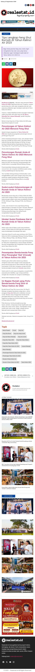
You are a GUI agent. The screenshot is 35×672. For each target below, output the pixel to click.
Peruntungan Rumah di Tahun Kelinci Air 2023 (14, 352)
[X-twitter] (28, 5)
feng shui (10, 293)
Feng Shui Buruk (7, 333)
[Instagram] (33, 5)
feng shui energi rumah (19, 333)
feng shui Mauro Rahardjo (9, 336)
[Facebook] (26, 5)
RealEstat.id (5, 102)
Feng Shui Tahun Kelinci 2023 (10, 343)
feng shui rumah (22, 336)
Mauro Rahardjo (7, 349)
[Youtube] (31, 5)
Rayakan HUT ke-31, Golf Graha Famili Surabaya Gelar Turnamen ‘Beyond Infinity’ (17, 441)
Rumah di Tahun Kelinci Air (9, 359)
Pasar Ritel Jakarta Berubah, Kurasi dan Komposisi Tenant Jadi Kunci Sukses (16, 488)
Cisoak (14, 330)
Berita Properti (6, 330)
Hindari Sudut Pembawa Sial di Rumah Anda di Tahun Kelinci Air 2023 (17, 221)
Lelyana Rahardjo (26, 346)
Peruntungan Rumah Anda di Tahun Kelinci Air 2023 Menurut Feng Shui (17, 154)
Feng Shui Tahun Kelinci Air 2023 (11, 346)
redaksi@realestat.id (16, 656)
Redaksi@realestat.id (8, 321)
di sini (17, 149)
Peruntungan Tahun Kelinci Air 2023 (11, 356)
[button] (17, 29)
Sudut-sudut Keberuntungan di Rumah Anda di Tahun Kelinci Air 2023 (17, 189)
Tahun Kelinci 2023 (26, 362)
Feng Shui (6, 34)
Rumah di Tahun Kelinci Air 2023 (11, 362)
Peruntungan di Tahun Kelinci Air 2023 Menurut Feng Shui (16, 127)
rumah (8, 170)
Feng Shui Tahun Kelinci (23, 340)
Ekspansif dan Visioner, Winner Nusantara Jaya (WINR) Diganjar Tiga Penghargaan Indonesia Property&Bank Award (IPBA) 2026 (17, 418)
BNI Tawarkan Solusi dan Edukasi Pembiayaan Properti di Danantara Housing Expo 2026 (17, 465)
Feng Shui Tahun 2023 (8, 340)
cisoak (21, 268)
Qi (27, 179)
